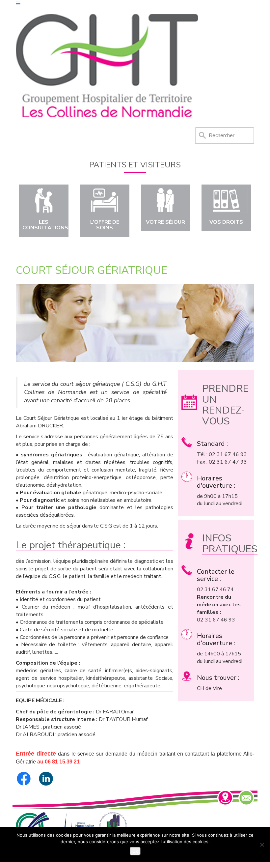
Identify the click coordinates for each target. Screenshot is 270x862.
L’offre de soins (104, 225)
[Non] (261, 844)
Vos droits (226, 222)
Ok (135, 851)
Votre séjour (165, 222)
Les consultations (45, 225)
